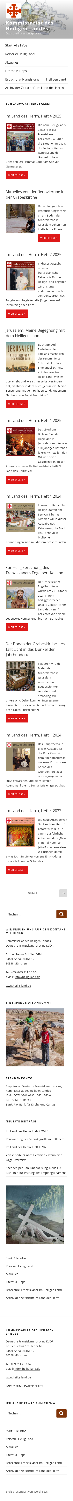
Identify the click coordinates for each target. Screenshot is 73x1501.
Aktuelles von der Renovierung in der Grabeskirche (34, 194)
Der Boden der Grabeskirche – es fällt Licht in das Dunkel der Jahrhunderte (35, 649)
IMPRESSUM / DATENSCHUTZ (24, 1386)
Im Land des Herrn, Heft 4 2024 (33, 496)
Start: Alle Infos (16, 45)
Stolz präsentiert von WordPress (27, 1491)
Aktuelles (11, 62)
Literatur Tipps (16, 71)
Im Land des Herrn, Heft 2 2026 (27, 1131)
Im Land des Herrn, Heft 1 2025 (33, 420)
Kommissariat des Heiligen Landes (30, 25)
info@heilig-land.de (27, 977)
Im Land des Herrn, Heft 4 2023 (33, 810)
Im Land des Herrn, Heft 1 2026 (27, 1147)
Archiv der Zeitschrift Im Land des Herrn (34, 88)
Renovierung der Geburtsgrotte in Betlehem (35, 1139)
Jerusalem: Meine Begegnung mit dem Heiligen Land (35, 333)
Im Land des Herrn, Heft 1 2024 (33, 735)
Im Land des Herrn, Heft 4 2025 (33, 116)
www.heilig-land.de (18, 985)
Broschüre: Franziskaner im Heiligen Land (35, 79)
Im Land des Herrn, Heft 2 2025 (33, 254)
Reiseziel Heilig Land (20, 54)
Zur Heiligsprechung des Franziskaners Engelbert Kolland (34, 570)
